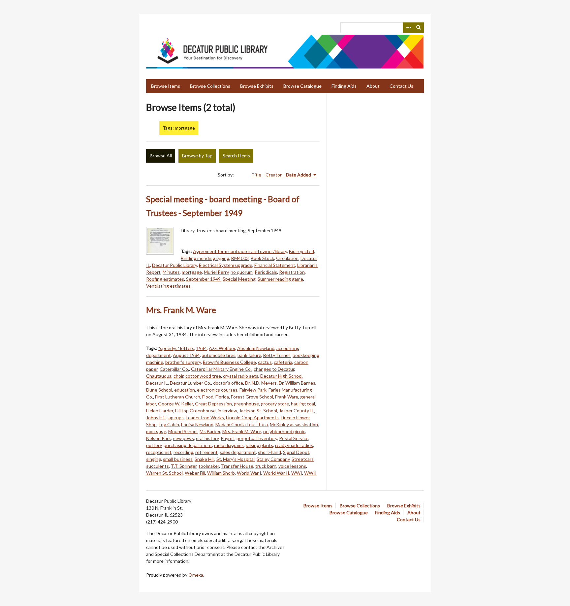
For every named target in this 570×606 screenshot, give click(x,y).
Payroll (228, 438)
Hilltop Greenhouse (195, 410)
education (184, 390)
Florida (222, 396)
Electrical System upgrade (225, 265)
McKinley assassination (294, 424)
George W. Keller (175, 403)
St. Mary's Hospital (235, 459)
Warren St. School (164, 473)
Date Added (299, 174)
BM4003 (240, 258)
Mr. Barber (210, 431)
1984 (201, 348)
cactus (265, 362)
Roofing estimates (165, 279)
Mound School (183, 431)
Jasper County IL (296, 410)
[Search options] (408, 27)
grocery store (275, 403)
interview (227, 410)
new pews (183, 438)
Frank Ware (286, 396)
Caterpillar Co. (174, 369)
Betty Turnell (277, 355)
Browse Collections (210, 86)
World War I (249, 473)
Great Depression (213, 403)
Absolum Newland (255, 348)
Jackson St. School (258, 410)
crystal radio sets (240, 376)
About (373, 86)
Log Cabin (169, 424)
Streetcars (303, 459)
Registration (292, 272)
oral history (207, 438)
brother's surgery (183, 362)
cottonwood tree (203, 376)
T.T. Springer (184, 466)
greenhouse (246, 403)
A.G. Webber (222, 348)
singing (153, 459)
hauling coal (303, 403)
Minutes (171, 272)
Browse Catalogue (302, 86)
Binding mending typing (205, 258)
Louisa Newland (197, 424)
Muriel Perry (216, 272)
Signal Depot (296, 452)
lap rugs (176, 417)
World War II (276, 473)
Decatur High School (281, 376)
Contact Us (401, 86)
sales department (238, 452)
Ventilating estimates (168, 286)
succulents (157, 466)
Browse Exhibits (256, 86)
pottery (154, 445)
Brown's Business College (229, 362)
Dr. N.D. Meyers (261, 383)
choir (178, 376)
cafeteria (283, 362)
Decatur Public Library (174, 265)
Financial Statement (274, 265)
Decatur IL (157, 383)
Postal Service (293, 438)
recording (183, 452)
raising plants (259, 445)
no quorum (242, 272)
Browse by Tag (197, 155)
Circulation (287, 258)
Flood (207, 396)
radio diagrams (229, 445)
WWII (310, 473)
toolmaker (209, 466)
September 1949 (203, 279)
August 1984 (186, 355)
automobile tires (219, 355)
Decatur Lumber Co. (190, 383)
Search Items (236, 155)
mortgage (192, 272)
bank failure (249, 355)
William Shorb (221, 473)
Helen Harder (159, 410)
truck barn (265, 466)
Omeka (195, 575)
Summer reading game (280, 279)
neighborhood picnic (284, 431)
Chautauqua (159, 376)
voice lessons (292, 466)
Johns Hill (156, 417)
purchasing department (188, 445)
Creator (274, 174)
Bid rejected (301, 251)
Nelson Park (158, 438)
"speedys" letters (176, 348)
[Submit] (419, 27)
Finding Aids (344, 86)
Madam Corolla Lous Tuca (241, 424)
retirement (206, 452)
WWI (296, 473)
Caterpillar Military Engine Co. (221, 369)
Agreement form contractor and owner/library (240, 251)
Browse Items (165, 86)
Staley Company (273, 459)
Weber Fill (195, 473)
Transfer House (237, 466)
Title (256, 174)
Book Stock (262, 258)
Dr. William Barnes (297, 383)
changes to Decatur (274, 369)
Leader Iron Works (205, 417)
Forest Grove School (252, 396)
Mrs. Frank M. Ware (181, 310)
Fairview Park (253, 390)
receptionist (159, 452)
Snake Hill (204, 459)
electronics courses (217, 390)
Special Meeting (239, 279)
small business (178, 459)
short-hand (269, 452)
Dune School (159, 390)
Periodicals (266, 272)
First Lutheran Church (177, 396)
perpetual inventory (257, 438)
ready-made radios (294, 445)
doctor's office (228, 383)
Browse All (161, 155)
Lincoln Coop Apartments (252, 417)
